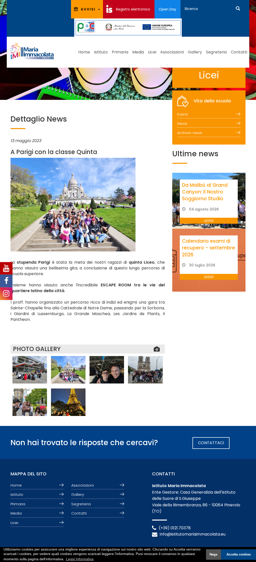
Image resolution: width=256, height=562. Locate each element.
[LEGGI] (223, 208)
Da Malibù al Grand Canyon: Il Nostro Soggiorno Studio (205, 192)
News (182, 123)
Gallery (77, 494)
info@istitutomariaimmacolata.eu (193, 534)
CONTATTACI (211, 443)
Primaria (17, 504)
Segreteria (81, 504)
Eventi (182, 114)
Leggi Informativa (80, 559)
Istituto (16, 494)
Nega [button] (213, 554)
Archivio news (189, 132)
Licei (14, 522)
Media (16, 513)
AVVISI (89, 9)
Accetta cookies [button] (238, 554)
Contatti (79, 513)
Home (16, 485)
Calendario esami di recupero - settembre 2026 (208, 248)
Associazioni (82, 485)
